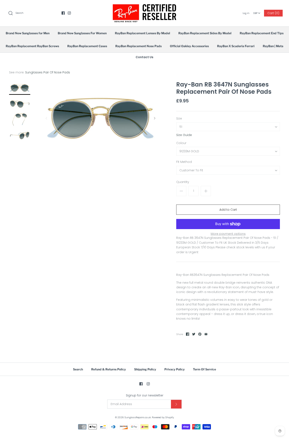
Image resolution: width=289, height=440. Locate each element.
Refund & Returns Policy (108, 369)
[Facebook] (63, 13)
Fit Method (184, 162)
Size (179, 119)
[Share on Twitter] (193, 334)
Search (78, 369)
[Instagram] (69, 13)
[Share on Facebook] (187, 334)
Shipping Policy (145, 369)
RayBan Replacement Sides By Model (204, 33)
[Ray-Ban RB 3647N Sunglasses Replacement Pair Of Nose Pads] (19, 104)
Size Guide (184, 135)
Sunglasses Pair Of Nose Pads (47, 72)
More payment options (228, 234)
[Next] (154, 118)
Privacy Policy (174, 369)
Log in (246, 13)
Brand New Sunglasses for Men (28, 33)
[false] (19, 88)
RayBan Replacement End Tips (261, 33)
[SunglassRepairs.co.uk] (144, 6)
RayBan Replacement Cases (87, 46)
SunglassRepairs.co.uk (137, 417)
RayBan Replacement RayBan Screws (32, 46)
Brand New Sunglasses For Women (82, 33)
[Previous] (46, 118)
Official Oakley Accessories (189, 46)
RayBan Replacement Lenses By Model (142, 33)
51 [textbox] (180, 127)
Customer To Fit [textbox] (191, 170)
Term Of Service (204, 369)
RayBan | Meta (273, 46)
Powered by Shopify (163, 417)
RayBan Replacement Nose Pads (138, 46)
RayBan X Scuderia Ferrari (236, 46)
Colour (181, 143)
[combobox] (256, 12)
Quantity (182, 182)
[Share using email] (206, 334)
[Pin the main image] (199, 334)
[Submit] (176, 404)
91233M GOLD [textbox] (189, 151)
